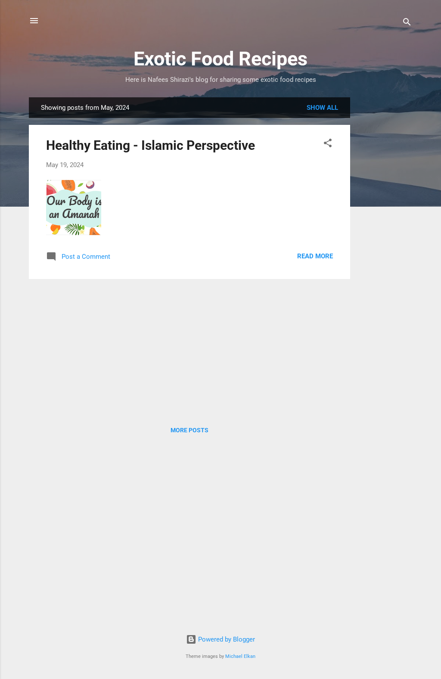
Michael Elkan (240, 656)
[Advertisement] (384, 226)
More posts (189, 430)
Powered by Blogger (225, 639)
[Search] (407, 23)
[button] (328, 144)
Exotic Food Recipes (220, 58)
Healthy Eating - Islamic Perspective (150, 145)
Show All (322, 108)
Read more (315, 256)
